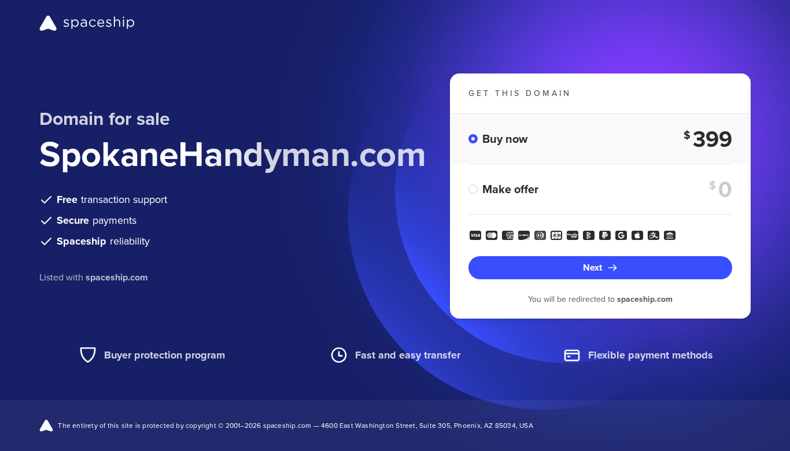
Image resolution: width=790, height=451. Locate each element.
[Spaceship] (87, 23)
